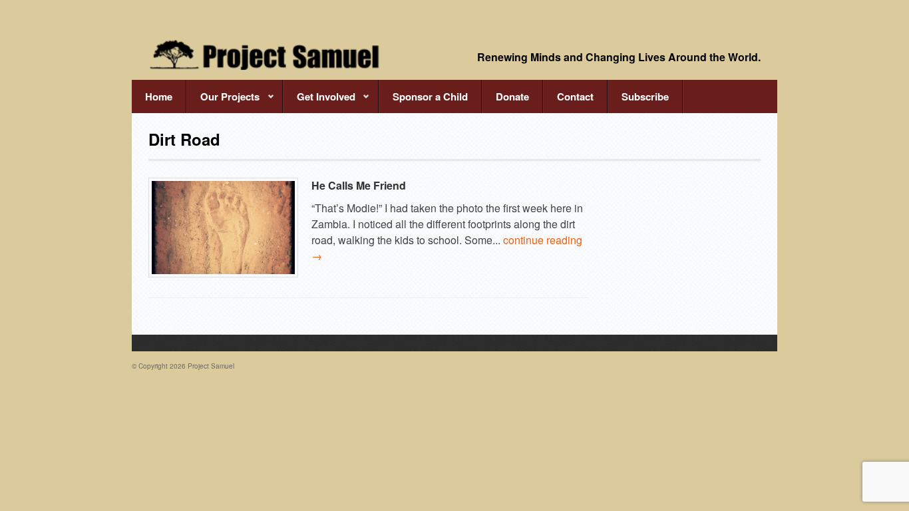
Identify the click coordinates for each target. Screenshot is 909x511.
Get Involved (319, 101)
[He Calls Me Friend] (223, 227)
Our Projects (223, 101)
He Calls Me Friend (358, 185)
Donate (512, 96)
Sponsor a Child (430, 96)
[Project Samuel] (264, 54)
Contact (575, 96)
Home (158, 96)
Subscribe (645, 96)
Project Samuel (211, 366)
